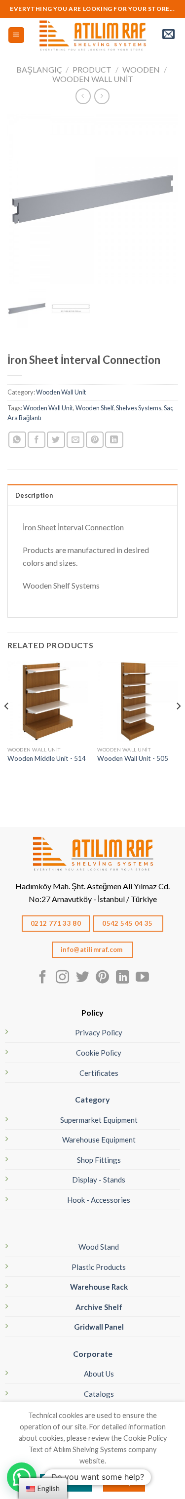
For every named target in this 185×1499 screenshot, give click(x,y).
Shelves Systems (138, 408)
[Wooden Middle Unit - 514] (47, 701)
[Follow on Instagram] (62, 978)
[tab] (92, 494)
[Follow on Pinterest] (102, 978)
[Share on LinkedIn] (114, 440)
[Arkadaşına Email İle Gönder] (75, 440)
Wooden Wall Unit (92, 78)
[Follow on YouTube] (142, 978)
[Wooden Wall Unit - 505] (137, 701)
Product (92, 69)
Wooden (141, 69)
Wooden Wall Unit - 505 (132, 758)
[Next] (178, 725)
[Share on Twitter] (56, 440)
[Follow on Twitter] (82, 978)
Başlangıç (39, 69)
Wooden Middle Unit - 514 (46, 758)
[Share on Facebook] (36, 440)
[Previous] (7, 725)
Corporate (92, 1353)
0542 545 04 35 (128, 923)
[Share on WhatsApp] (17, 440)
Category (92, 1099)
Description (34, 495)
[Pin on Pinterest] (95, 440)
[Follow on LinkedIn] (122, 978)
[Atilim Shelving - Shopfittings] (92, 35)
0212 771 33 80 (56, 923)
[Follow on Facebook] (42, 978)
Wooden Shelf (94, 408)
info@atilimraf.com (93, 949)
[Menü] (16, 35)
